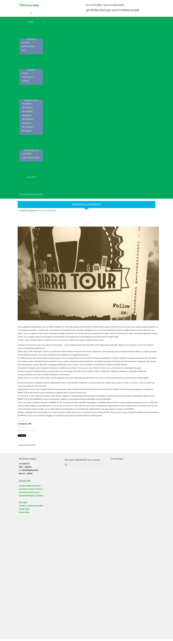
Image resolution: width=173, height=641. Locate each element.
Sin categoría (29, 210)
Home (21, 210)
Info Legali (23, 502)
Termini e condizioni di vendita (31, 506)
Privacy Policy (24, 512)
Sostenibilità (27, 154)
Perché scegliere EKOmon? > (30, 486)
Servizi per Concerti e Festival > (31, 489)
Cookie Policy (24, 509)
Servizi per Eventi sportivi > (29, 492)
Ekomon (21, 427)
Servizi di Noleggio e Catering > (31, 495)
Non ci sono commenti (26, 430)
